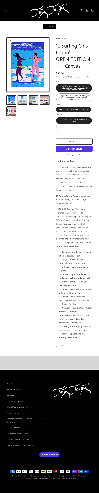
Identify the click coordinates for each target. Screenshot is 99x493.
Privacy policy (82, 476)
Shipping (70, 77)
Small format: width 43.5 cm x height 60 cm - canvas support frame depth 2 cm (74, 88)
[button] (5, 10)
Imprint (9, 383)
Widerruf (49, 26)
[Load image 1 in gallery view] (11, 100)
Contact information (69, 479)
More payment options (74, 155)
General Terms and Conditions (18, 407)
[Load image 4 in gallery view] (45, 100)
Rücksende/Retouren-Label (17, 433)
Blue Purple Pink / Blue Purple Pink (74, 109)
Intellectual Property (14, 401)
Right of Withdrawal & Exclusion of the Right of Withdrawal (25, 420)
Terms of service (31, 479)
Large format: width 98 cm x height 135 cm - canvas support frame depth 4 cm (74, 97)
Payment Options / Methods (17, 439)
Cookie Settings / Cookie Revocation (21, 445)
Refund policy (71, 476)
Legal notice (56, 479)
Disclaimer (10, 395)
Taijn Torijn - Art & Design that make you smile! (34, 476)
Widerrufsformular (13, 427)
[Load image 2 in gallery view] (22, 100)
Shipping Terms (12, 413)
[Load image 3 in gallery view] (33, 100)
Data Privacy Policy (14, 389)
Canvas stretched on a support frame (74, 120)
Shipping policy (44, 479)
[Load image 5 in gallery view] (11, 111)
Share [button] (61, 345)
